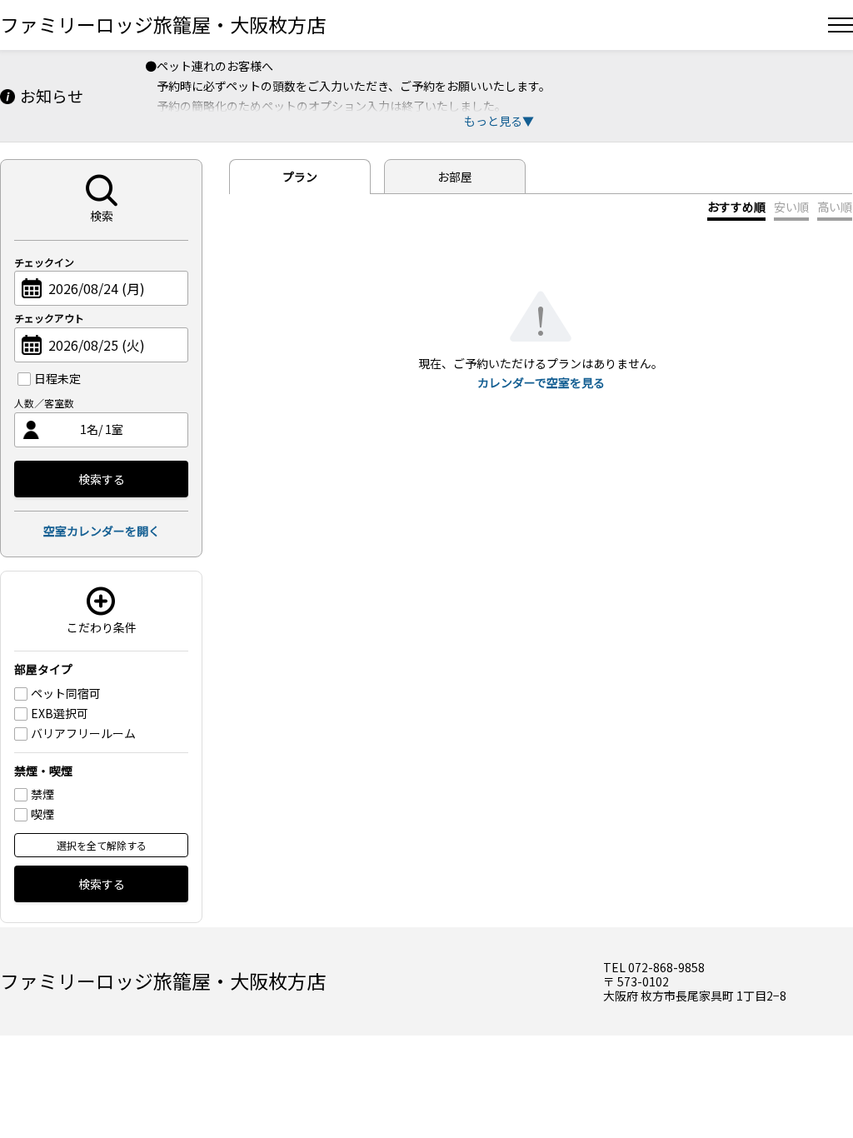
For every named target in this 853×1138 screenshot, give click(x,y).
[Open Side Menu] (840, 24)
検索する (101, 479)
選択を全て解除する (102, 845)
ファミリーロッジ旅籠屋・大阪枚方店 (163, 24)
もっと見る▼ (499, 120)
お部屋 (454, 176)
